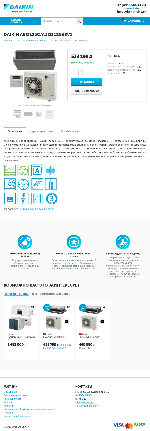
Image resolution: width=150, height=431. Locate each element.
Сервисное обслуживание (18, 416)
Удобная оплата (12, 398)
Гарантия (9, 412)
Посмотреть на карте (87, 405)
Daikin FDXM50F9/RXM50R (54, 335)
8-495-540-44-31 (83, 395)
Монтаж (8, 402)
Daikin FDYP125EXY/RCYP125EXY (21, 337)
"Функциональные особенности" (36, 209)
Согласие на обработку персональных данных (29, 409)
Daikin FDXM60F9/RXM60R (90, 335)
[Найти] (79, 21)
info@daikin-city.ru (131, 11)
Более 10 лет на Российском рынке (73, 255)
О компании (10, 392)
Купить (89, 81)
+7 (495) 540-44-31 (131, 5)
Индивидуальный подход (123, 253)
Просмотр (32, 307)
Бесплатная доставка (16, 395)
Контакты (9, 405)
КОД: (109, 56)
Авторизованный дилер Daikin (25, 255)
